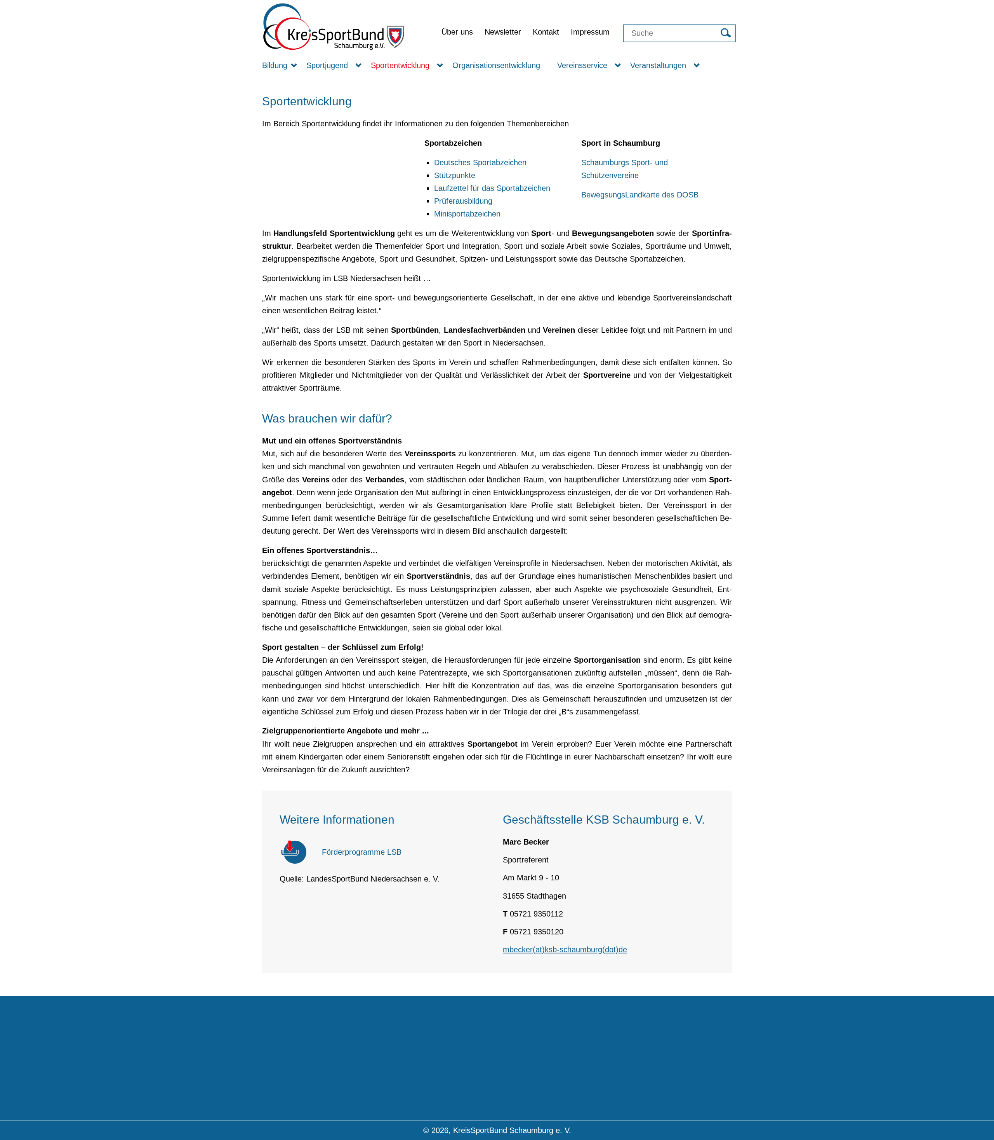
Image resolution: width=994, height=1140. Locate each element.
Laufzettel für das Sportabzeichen (492, 188)
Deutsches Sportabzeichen (480, 162)
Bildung (274, 65)
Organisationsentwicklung (496, 65)
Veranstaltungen (658, 65)
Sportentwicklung (400, 65)
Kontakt (546, 32)
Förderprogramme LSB (361, 852)
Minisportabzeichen (467, 213)
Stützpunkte (454, 175)
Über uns (457, 32)
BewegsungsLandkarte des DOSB (640, 194)
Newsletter (503, 32)
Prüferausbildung (463, 201)
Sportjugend (327, 65)
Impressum (590, 32)
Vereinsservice (582, 65)
